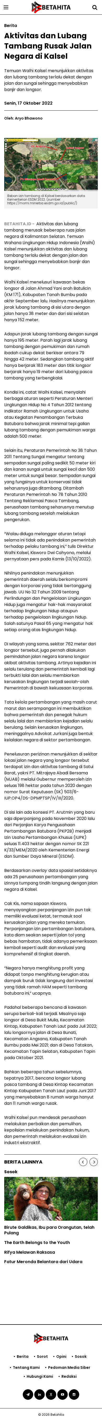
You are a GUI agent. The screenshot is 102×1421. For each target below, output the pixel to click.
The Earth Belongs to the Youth (37, 1243)
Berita (23, 1356)
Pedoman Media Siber (69, 1367)
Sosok (81, 1356)
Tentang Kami (26, 1367)
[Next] (93, 1162)
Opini (61, 1356)
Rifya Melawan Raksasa (29, 1252)
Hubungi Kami (40, 1376)
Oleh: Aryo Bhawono (23, 118)
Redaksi (69, 1376)
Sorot (42, 1356)
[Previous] (83, 1162)
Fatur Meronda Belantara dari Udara (43, 1262)
